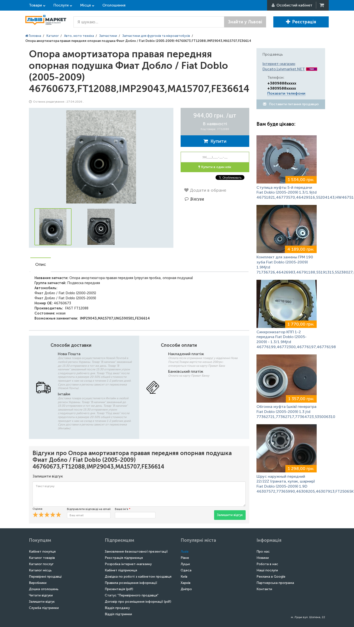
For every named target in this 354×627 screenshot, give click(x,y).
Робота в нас (267, 564)
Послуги (61, 5)
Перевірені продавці (45, 577)
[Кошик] (322, 5)
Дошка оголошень (44, 589)
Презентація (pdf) (119, 589)
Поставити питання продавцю (293, 104)
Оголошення (113, 5)
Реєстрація (304, 22)
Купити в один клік (215, 167)
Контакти (264, 589)
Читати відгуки (41, 595)
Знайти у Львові (245, 22)
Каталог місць (40, 570)
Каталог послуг (41, 564)
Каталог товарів (42, 558)
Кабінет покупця (42, 551)
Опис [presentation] (40, 264)
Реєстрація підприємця (124, 558)
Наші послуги (267, 570)
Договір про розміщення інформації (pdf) (138, 602)
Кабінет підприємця (121, 570)
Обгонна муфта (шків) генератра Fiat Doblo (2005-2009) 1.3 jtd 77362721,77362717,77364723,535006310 (295, 411)
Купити (217, 141)
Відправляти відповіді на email (89, 509)
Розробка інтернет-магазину (128, 564)
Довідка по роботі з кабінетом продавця (138, 577)
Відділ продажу (117, 608)
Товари (35, 5)
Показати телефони (286, 93)
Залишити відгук (230, 515)
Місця (85, 5)
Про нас (263, 551)
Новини (262, 558)
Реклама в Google (270, 577)
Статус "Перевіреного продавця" (131, 595)
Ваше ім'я (122, 509)
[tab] (40, 264)
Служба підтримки (44, 608)
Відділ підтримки (118, 614)
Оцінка (37, 508)
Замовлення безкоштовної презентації (136, 551)
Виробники (37, 583)
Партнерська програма (275, 583)
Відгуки (197, 198)
